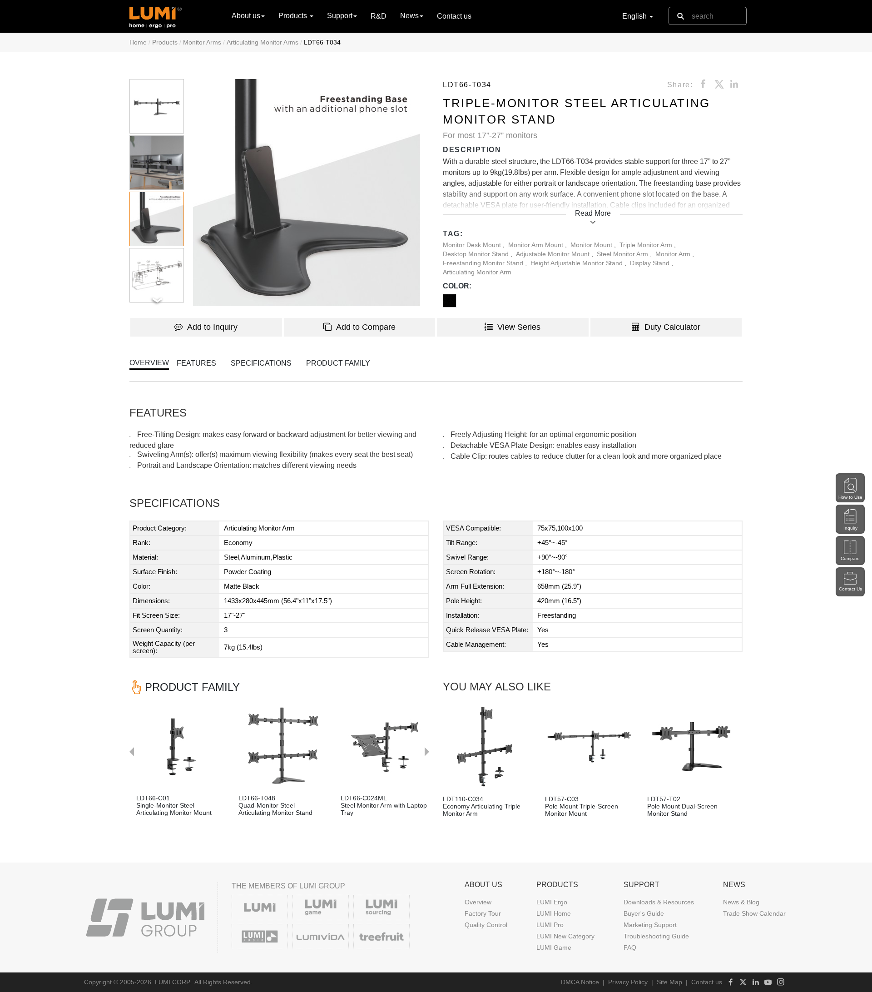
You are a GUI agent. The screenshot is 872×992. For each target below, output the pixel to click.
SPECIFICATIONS (261, 363)
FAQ (630, 947)
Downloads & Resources (659, 902)
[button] (306, 192)
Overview (478, 902)
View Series (518, 327)
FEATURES (196, 363)
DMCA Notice (580, 982)
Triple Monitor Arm (646, 244)
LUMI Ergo (551, 902)
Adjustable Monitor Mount (553, 254)
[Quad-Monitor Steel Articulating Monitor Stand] (282, 745)
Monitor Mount (592, 244)
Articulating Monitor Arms (262, 42)
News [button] (409, 16)
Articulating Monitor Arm (477, 272)
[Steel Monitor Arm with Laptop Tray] (385, 745)
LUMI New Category (565, 936)
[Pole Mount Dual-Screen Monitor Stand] (691, 746)
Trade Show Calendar (754, 913)
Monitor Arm (673, 254)
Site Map (669, 982)
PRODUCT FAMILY (338, 363)
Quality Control (486, 924)
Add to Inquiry (212, 327)
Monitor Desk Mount (473, 244)
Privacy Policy (628, 982)
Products (165, 42)
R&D (378, 16)
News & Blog (741, 902)
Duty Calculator (672, 327)
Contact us (454, 16)
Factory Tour (483, 913)
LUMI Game (553, 947)
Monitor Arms (202, 42)
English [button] (635, 16)
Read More (593, 213)
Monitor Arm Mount (536, 244)
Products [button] (293, 16)
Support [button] (339, 16)
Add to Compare (366, 327)
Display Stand (650, 263)
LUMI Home (553, 913)
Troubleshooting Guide (656, 936)
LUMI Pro (550, 924)
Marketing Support (650, 924)
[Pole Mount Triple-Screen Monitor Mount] (589, 746)
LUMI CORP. (173, 982)
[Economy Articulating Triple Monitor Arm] (487, 746)
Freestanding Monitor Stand (484, 263)
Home (138, 42)
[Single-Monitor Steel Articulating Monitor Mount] (180, 745)
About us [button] (246, 16)
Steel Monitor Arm (623, 254)
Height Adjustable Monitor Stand (577, 263)
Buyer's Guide (644, 913)
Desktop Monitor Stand (476, 254)
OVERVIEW (149, 363)
